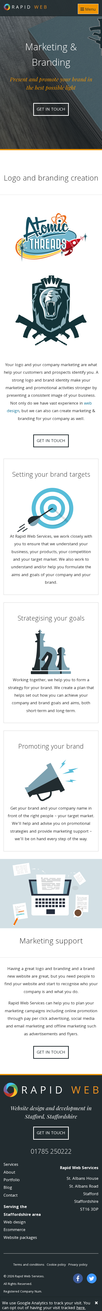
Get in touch (51, 109)
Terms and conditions (28, 1265)
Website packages (20, 1238)
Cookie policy (56, 1265)
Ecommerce (14, 1230)
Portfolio (12, 1180)
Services (11, 1165)
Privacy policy (78, 1265)
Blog (8, 1188)
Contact (11, 1195)
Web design (15, 1222)
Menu (90, 9)
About (9, 1172)
